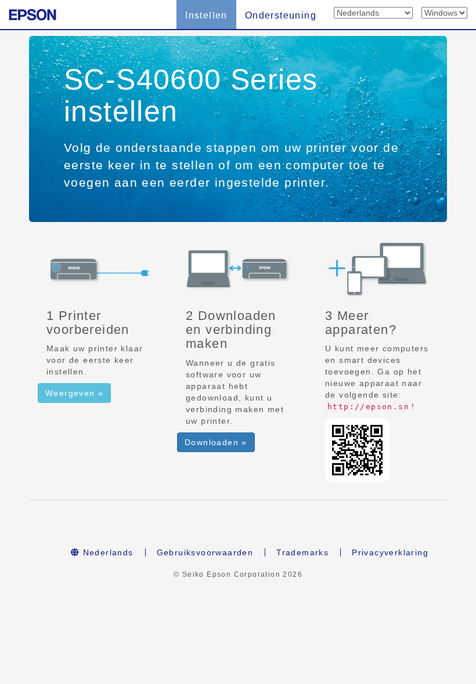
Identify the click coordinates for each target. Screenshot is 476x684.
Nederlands (106, 552)
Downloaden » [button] (216, 442)
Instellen (206, 15)
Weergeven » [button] (74, 393)
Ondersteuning (280, 15)
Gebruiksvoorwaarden (205, 552)
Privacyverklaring (390, 552)
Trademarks (302, 552)
